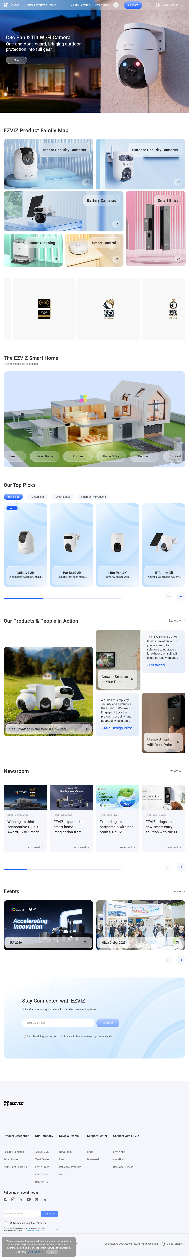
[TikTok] (37, 1199)
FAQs (90, 1151)
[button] (180, 596)
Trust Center (42, 1159)
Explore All (175, 620)
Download (93, 1159)
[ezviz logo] (12, 5)
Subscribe (49, 1213)
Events (63, 1159)
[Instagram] (14, 1199)
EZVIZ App (119, 1151)
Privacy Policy (72, 1036)
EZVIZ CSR (41, 1174)
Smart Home (102, 4)
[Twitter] (22, 1199)
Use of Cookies (35, 1252)
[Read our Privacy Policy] (57, 1229)
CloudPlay (119, 1159)
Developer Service (123, 1166)
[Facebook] (6, 1199)
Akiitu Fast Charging (15, 1166)
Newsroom (65, 1151)
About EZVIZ (42, 1151)
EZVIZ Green (42, 1166)
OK (52, 1252)
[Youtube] (29, 1199)
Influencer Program (70, 1166)
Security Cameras (80, 4)
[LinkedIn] (45, 1199)
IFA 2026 (64, 1174)
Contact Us (41, 1182)
